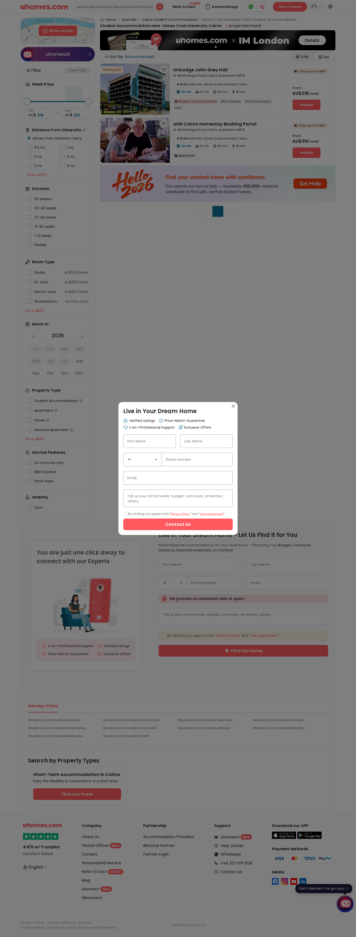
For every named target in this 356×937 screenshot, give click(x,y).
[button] (156, 459)
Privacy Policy (180, 514)
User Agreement (211, 514)
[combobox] (142, 459)
